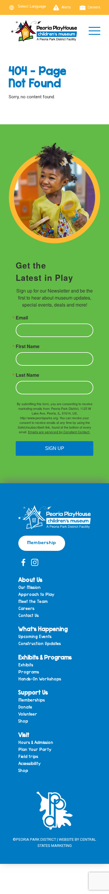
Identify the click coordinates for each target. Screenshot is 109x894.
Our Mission (29, 587)
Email (22, 317)
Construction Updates (39, 643)
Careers (93, 7)
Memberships (31, 700)
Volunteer (27, 714)
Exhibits (25, 665)
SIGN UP (54, 448)
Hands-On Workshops (39, 679)
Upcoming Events (34, 636)
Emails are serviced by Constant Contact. (59, 432)
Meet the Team (33, 601)
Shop (23, 721)
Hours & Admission (35, 742)
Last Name (27, 375)
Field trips (28, 756)
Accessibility (29, 763)
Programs (28, 672)
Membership (41, 542)
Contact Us (28, 615)
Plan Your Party (34, 749)
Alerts (66, 7)
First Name (28, 346)
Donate (25, 707)
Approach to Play (36, 594)
